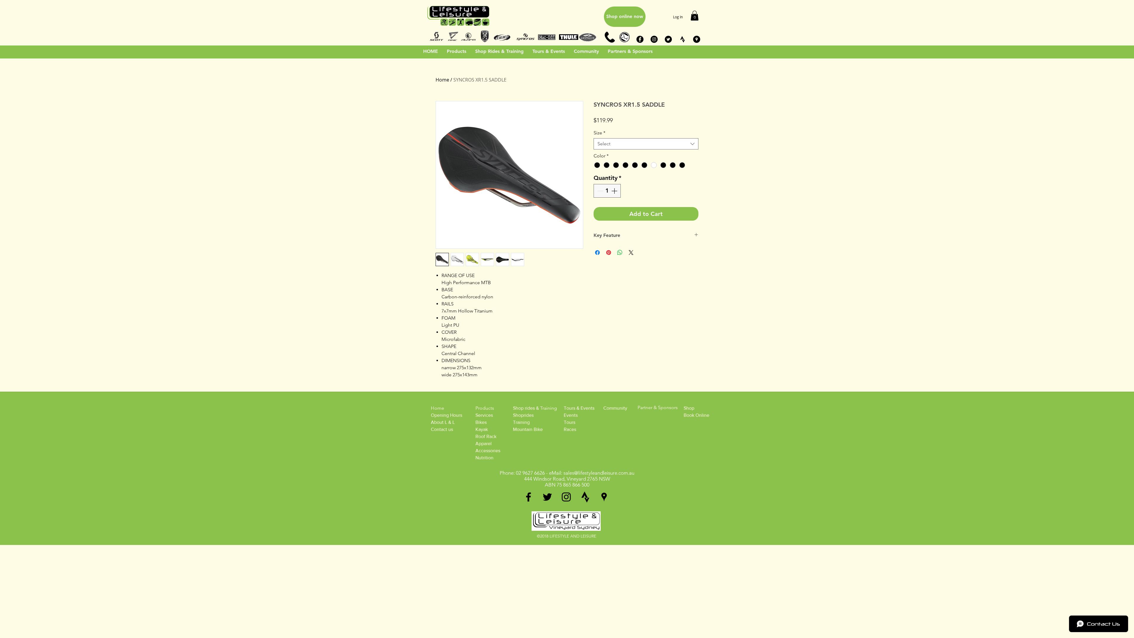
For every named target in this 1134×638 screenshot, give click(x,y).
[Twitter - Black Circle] (668, 39)
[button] (694, 15)
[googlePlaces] (604, 497)
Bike (480, 422)
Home (442, 80)
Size (599, 133)
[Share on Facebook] (597, 252)
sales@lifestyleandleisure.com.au (598, 473)
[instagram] (566, 497)
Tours (569, 422)
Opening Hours (446, 415)
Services (484, 415)
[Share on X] (631, 252)
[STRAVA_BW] (682, 39)
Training (521, 422)
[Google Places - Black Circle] (696, 39)
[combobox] (646, 143)
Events (571, 415)
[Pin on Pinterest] (608, 252)
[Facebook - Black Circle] (639, 39)
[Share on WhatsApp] (619, 252)
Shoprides (523, 415)
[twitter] (547, 497)
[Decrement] (599, 190)
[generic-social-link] (585, 497)
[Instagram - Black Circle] (654, 39)
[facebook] (528, 497)
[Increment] (615, 190)
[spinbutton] (607, 190)
